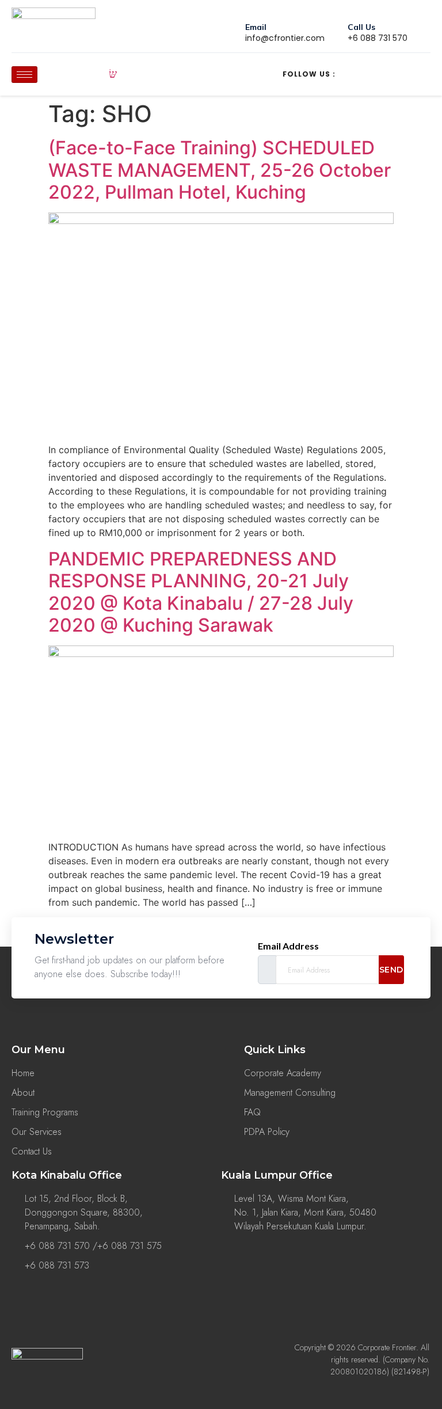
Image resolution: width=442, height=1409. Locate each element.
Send (391, 969)
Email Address (288, 946)
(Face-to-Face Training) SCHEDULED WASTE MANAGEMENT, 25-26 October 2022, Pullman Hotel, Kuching (219, 169)
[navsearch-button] (112, 74)
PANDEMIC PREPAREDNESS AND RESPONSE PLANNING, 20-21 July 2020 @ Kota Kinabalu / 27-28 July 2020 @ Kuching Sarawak (200, 592)
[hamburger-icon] (24, 74)
